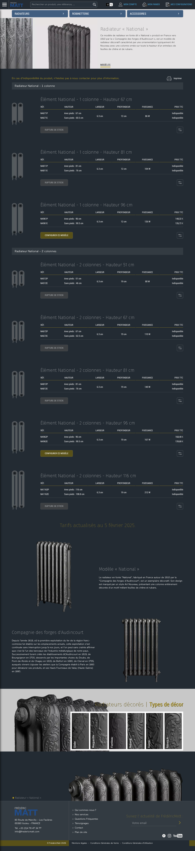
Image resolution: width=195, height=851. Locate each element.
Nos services (81, 815)
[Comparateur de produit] (180, 130)
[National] (136, 731)
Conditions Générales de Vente (104, 843)
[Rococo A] (173, 731)
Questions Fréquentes (86, 819)
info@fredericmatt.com (27, 832)
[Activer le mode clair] (107, 4)
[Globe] (80, 731)
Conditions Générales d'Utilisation (137, 843)
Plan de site (81, 832)
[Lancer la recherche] (94, 4)
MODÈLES (105, 64)
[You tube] (178, 836)
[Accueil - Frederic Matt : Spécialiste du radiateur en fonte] (17, 4)
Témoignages (82, 823)
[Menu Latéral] (4, 4)
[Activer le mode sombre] (111, 4)
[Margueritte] (98, 731)
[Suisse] (154, 731)
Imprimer (178, 78)
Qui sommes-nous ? (85, 810)
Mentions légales (79, 843)
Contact (79, 828)
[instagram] (170, 836)
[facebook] (164, 836)
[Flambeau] (117, 731)
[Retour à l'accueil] (26, 811)
